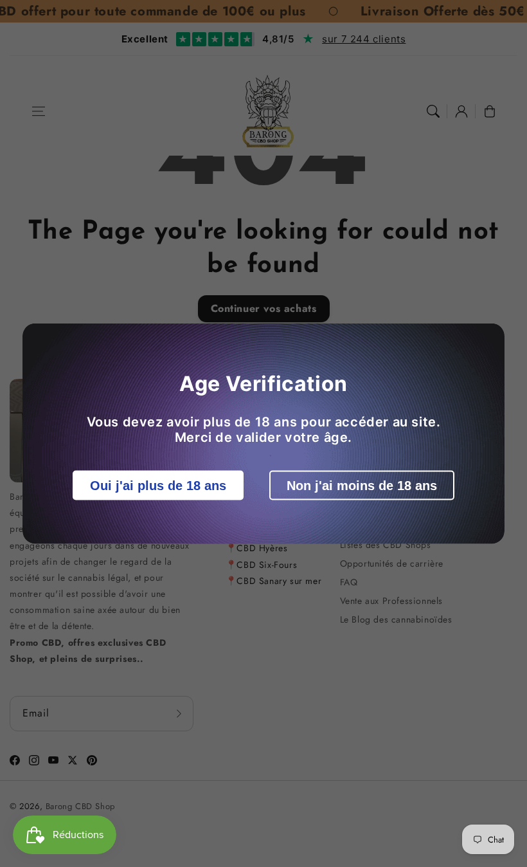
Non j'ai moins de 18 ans (362, 486)
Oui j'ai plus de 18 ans (158, 486)
